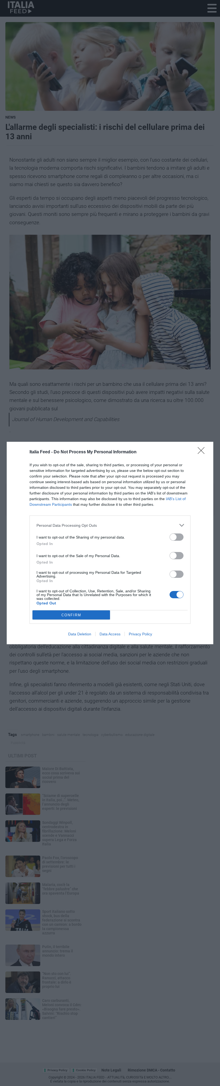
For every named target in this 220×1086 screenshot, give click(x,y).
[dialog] (110, 543)
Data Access (110, 634)
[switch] (177, 537)
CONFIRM (71, 615)
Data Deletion (79, 634)
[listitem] (110, 525)
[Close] (203, 452)
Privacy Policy (140, 634)
